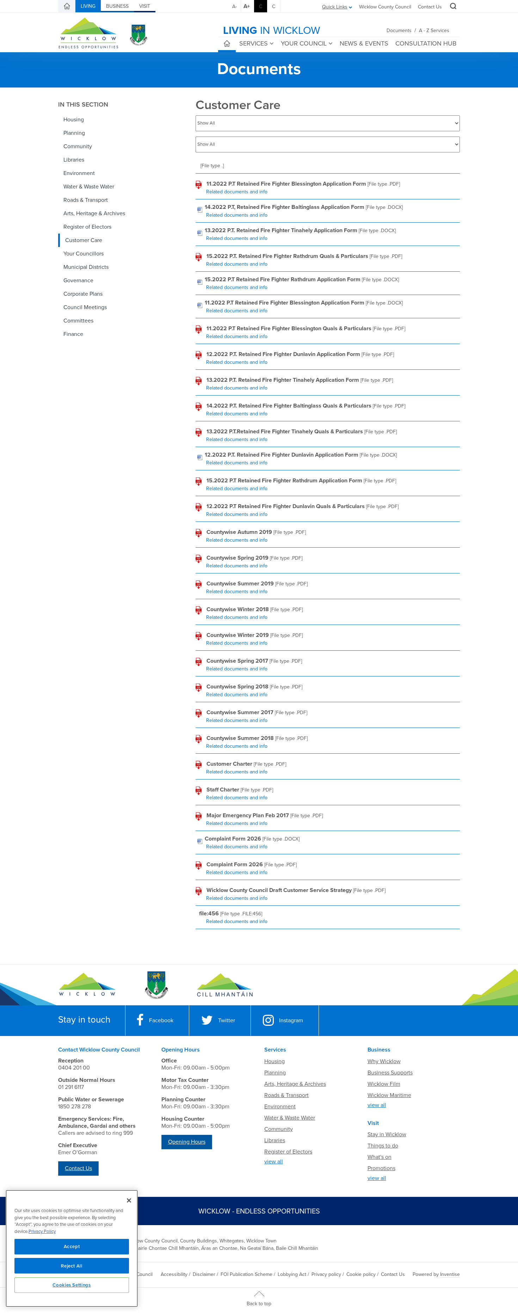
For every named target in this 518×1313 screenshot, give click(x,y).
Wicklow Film (384, 1084)
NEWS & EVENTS (364, 43)
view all (273, 1161)
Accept (72, 1246)
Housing (73, 119)
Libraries (73, 159)
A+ (246, 6)
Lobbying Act (292, 1274)
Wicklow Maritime (389, 1095)
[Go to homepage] (225, 985)
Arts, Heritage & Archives (94, 213)
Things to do (383, 1145)
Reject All (71, 1266)
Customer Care (83, 240)
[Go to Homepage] (87, 985)
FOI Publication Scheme (246, 1274)
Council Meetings (85, 307)
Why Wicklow (384, 1061)
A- (234, 7)
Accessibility (174, 1274)
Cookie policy (361, 1274)
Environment (79, 173)
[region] (72, 1248)
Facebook (161, 1020)
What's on (379, 1157)
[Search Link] (452, 7)
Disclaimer (204, 1274)
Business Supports (390, 1072)
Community (77, 146)
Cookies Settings (72, 1285)
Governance (78, 280)
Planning (74, 133)
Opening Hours (186, 1141)
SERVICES (253, 43)
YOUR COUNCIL (304, 43)
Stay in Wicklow (387, 1134)
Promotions (381, 1168)
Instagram (291, 1020)
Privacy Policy (42, 1231)
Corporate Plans (83, 293)
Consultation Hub (425, 43)
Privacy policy (326, 1274)
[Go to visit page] (156, 985)
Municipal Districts (86, 267)
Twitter (226, 1020)
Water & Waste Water (88, 186)
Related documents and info (236, 192)
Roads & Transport (85, 200)
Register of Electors (87, 226)
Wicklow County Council (385, 7)
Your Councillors (83, 253)
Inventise (450, 1274)
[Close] (129, 1200)
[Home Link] (67, 6)
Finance (73, 334)
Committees (78, 320)
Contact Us (430, 7)
